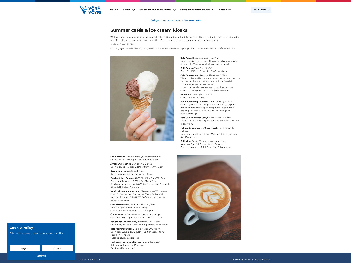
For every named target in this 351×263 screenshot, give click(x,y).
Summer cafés (192, 20)
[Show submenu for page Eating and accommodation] (213, 10)
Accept (57, 248)
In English (262, 10)
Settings (41, 255)
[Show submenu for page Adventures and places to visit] (175, 10)
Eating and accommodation (195, 9)
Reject (24, 248)
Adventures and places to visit (155, 9)
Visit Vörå (113, 9)
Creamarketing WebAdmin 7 (257, 259)
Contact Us (225, 9)
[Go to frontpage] (90, 10)
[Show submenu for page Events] (134, 10)
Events (126, 9)
